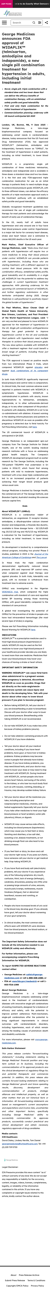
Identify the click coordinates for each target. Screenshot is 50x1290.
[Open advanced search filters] (40, 22)
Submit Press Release (15, 1280)
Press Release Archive (29, 1275)
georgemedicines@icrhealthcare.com (19, 1144)
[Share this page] (46, 22)
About (13, 1275)
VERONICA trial (10, 592)
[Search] (34, 22)
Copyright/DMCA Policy (17, 1286)
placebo (38, 367)
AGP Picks (6, 4)
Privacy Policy (37, 1286)
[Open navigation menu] (4, 22)
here (35, 427)
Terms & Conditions (36, 1280)
